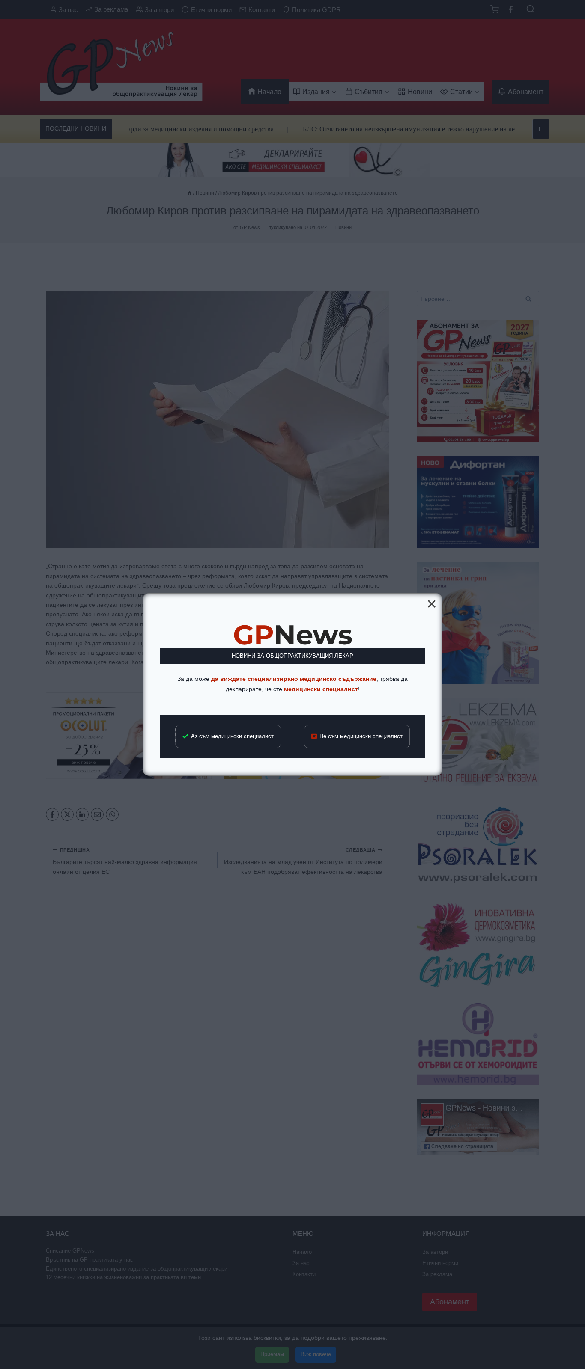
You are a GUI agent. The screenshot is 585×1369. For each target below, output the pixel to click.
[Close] (432, 604)
